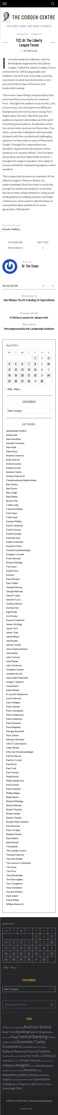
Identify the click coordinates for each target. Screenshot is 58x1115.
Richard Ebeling (14, 562)
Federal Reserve (14, 1051)
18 (9, 375)
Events (6, 229)
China (51, 1037)
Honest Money (30, 1060)
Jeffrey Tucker (13, 644)
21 (29, 375)
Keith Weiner (12, 690)
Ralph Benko (12, 797)
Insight (22, 1065)
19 (16, 375)
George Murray (14, 587)
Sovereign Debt (12, 1088)
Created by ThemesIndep (40, 1101)
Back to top (26, 1109)
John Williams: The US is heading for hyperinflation (29, 300)
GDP (41, 1056)
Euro (35, 1046)
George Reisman (14, 591)
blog (14, 1037)
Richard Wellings (14, 801)
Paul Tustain (12, 772)
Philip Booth (12, 776)
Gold (46, 1056)
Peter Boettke (13, 788)
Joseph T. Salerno (15, 681)
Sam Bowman (13, 825)
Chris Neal (11, 513)
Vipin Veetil (12, 895)
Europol (10, 574)
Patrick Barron (13, 755)
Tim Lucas (11, 867)
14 (29, 369)
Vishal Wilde (12, 899)
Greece (16, 1061)
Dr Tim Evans (30, 50)
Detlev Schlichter (14, 541)
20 (22, 375)
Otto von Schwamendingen (19, 751)
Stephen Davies (14, 834)
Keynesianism (44, 1065)
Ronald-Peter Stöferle (17, 821)
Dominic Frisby (14, 546)
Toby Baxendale (14, 875)
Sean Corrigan (13, 830)
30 (42, 381)
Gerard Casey (13, 595)
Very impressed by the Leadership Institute (29, 326)
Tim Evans (11, 566)
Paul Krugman (17, 1080)
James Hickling (14, 624)
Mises (39, 1070)
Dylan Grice (12, 570)
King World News (9, 1070)
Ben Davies (12, 484)
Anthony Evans (13, 467)
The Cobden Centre (16, 850)
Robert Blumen (14, 805)
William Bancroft (15, 904)
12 (16, 369)
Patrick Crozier (14, 760)
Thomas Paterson (15, 854)
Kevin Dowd (12, 784)
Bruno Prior (12, 500)
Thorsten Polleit (14, 858)
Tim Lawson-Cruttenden (18, 862)
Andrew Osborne (15, 455)
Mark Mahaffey (14, 718)
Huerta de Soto (47, 1061)
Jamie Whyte (12, 636)
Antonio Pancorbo (15, 476)
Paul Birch (11, 764)
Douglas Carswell (15, 554)
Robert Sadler (13, 813)
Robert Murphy (14, 809)
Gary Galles (12, 583)
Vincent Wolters (14, 891)
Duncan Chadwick (15, 620)
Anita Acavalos (13, 463)
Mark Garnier (13, 706)
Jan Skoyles (12, 640)
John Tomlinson (14, 665)
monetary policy (15, 1075)
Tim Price (11, 871)
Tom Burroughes (14, 879)
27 (22, 381)
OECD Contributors (16, 743)
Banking (22, 1032)
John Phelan (12, 661)
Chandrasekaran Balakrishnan (21, 480)
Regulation (25, 1084)
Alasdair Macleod (15, 443)
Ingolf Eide (11, 611)
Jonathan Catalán (15, 669)
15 (35, 369)
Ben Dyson (11, 488)
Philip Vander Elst (15, 780)
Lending (20, 1070)
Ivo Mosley (12, 616)
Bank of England (39, 1032)
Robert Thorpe (13, 817)
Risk (34, 1084)
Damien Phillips (14, 521)
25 (9, 381)
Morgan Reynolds (15, 731)
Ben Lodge (11, 492)
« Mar (9, 389)
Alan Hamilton (13, 439)
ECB (14, 1042)
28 (29, 381)
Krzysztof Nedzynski (17, 694)
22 (35, 375)
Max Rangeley (13, 727)
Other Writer (12, 747)
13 (22, 369)
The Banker (12, 846)
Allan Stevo (12, 451)
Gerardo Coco (13, 599)
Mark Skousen (13, 723)
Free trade (32, 1055)
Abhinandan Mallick (16, 430)
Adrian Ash (11, 434)
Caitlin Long (12, 504)
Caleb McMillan (14, 509)
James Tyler (12, 632)
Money (34, 1075)
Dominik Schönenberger (18, 550)
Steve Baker (12, 838)
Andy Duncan (13, 459)
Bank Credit (9, 1032)
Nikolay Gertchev (15, 739)
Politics (16, 229)
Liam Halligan (13, 702)
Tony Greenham (14, 887)
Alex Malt (11, 447)
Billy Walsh (11, 496)
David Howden (13, 533)
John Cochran (13, 657)
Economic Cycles (31, 1041)
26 (16, 381)
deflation (6, 1042)
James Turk (12, 628)
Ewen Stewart (13, 578)
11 (9, 369)
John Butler (12, 653)
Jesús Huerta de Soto (17, 648)
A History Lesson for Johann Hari (29, 315)
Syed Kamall (12, 842)
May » (17, 389)
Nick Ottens (12, 735)
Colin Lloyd (12, 517)
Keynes (32, 1066)
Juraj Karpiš (12, 685)
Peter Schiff (27, 1079)
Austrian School (37, 1026)
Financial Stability (38, 1051)
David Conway (13, 529)
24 (48, 375)
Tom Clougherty (14, 883)
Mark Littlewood (14, 714)
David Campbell (14, 525)
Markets (30, 1070)
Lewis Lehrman (13, 698)
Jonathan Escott (14, 673)
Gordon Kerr (12, 607)
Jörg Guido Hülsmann (17, 677)
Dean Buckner (13, 537)
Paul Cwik (11, 768)
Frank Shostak (13, 558)
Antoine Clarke (13, 471)
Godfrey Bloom (14, 603)
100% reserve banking (12, 1027)
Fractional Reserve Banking (13, 1056)
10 (48, 364)
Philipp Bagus (13, 792)
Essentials (26, 1046)
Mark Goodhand (14, 710)
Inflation (8, 1065)
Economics (22, 34)
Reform (15, 1084)
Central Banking (33, 1036)
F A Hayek (42, 1047)
